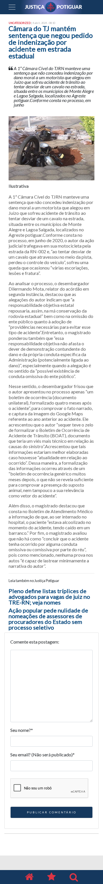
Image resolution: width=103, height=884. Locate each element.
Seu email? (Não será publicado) (42, 754)
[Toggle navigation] (12, 7)
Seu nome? (21, 730)
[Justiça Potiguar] (29, 877)
